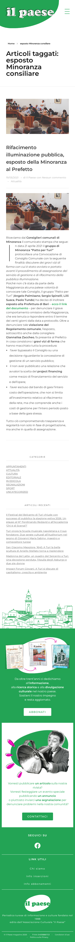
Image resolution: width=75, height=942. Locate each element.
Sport (10, 488)
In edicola (13, 481)
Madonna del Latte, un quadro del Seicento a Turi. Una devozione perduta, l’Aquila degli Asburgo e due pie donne (37, 560)
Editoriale (13, 477)
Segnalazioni (15, 484)
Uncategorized (17, 491)
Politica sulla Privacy (39, 937)
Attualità (16, 181)
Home (11, 43)
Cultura (12, 473)
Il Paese (31, 177)
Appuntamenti (16, 466)
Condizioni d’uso (62, 935)
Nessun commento (54, 177)
